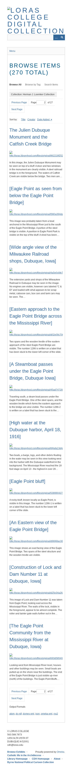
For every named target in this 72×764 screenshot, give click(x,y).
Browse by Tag (33, 84)
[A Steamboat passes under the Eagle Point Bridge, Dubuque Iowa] (32, 371)
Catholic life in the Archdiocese (24, 755)
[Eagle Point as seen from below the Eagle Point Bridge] (35, 195)
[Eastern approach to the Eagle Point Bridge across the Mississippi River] (35, 315)
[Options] (56, 37)
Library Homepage (17, 758)
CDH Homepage (41, 758)
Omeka (60, 752)
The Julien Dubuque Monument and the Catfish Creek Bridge (30, 136)
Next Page (17, 109)
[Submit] (62, 37)
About (57, 758)
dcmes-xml (28, 713)
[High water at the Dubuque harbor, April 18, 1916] (35, 429)
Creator (31, 119)
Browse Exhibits (16, 752)
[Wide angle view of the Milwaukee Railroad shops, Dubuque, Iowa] (33, 253)
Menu (12, 51)
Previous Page (19, 102)
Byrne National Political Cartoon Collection (30, 762)
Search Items (51, 84)
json (37, 713)
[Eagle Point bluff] (27, 481)
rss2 (56, 713)
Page (33, 102)
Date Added (43, 119)
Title (23, 119)
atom (12, 713)
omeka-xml (46, 713)
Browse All (15, 84)
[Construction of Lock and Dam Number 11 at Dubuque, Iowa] (35, 574)
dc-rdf (19, 713)
